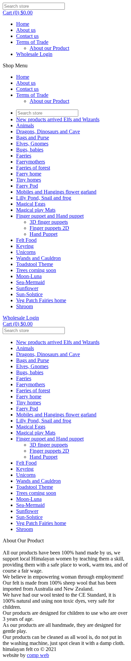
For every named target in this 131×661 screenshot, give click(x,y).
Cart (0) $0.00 (18, 12)
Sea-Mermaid (30, 282)
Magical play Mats (35, 210)
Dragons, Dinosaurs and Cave (48, 131)
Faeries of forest (33, 168)
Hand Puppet (43, 234)
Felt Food (26, 240)
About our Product (49, 48)
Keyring (25, 246)
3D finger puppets (49, 222)
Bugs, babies (29, 149)
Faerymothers (30, 161)
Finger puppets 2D (49, 228)
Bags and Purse (32, 137)
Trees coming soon (36, 270)
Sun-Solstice (29, 294)
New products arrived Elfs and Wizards (57, 119)
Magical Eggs (30, 204)
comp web (38, 655)
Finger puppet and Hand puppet (50, 216)
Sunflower (27, 288)
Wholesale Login (34, 54)
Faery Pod (27, 186)
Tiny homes (28, 180)
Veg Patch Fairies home (41, 300)
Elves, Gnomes (32, 143)
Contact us (27, 36)
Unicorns (26, 252)
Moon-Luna (29, 276)
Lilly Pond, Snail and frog (43, 198)
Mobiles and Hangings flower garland (56, 192)
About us (26, 30)
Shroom (24, 306)
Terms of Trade (32, 42)
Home (22, 24)
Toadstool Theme (34, 264)
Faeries (23, 155)
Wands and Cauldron (38, 258)
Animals (25, 125)
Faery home (28, 174)
